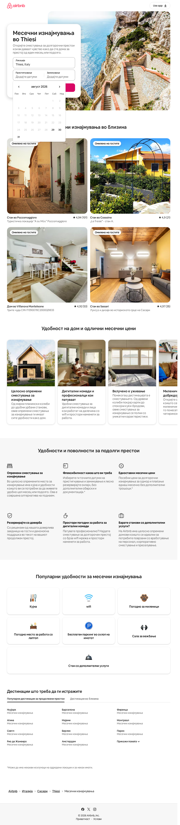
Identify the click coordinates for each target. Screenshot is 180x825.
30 (59, 129)
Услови (97, 819)
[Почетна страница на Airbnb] (16, 5)
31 (18, 137)
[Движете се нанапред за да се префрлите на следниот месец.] (59, 87)
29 (53, 129)
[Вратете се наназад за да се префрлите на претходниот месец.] (19, 87)
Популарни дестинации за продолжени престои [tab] (36, 698)
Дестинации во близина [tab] (84, 698)
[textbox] (28, 77)
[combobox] (44, 64)
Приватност (83, 819)
